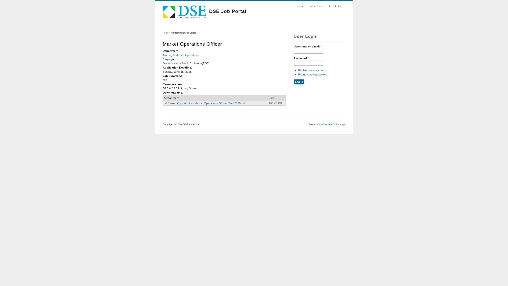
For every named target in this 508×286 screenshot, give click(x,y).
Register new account (311, 70)
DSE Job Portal (227, 11)
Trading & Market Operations (181, 55)
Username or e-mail (307, 46)
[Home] (184, 18)
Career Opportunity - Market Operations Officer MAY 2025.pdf (206, 103)
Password (301, 58)
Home (299, 6)
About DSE (335, 6)
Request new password (312, 74)
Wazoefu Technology (333, 124)
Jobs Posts (316, 6)
